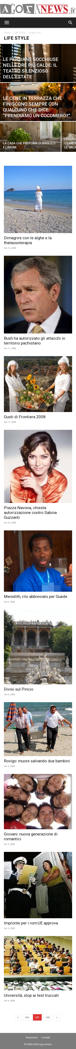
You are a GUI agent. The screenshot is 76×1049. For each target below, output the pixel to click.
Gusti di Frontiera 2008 (25, 417)
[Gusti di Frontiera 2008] (38, 384)
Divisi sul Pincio (18, 689)
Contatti (45, 1037)
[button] (6, 22)
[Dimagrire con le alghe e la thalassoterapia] (38, 199)
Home (7, 32)
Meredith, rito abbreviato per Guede (35, 596)
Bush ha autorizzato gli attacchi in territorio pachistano (34, 340)
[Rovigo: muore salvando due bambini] (38, 729)
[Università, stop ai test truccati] (38, 963)
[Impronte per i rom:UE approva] (38, 885)
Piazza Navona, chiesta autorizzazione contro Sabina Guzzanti (30, 512)
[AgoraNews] (38, 9)
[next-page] (57, 1017)
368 (48, 1017)
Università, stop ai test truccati (31, 995)
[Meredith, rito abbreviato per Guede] (38, 561)
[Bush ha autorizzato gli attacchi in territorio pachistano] (38, 294)
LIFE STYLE (19, 32)
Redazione (32, 1037)
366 (27, 1017)
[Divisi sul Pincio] (38, 647)
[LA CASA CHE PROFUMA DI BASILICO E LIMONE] (30, 140)
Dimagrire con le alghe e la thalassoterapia (28, 240)
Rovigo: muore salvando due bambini (37, 761)
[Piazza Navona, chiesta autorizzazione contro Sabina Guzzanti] (38, 466)
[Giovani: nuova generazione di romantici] (38, 801)
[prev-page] (17, 1017)
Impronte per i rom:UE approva (31, 923)
